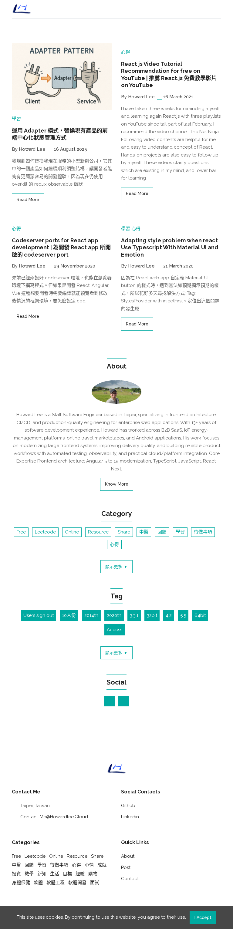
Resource (98, 532)
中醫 (143, 532)
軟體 (38, 882)
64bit (200, 615)
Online (72, 532)
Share (124, 532)
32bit (152, 615)
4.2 (169, 615)
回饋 (162, 532)
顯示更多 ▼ (116, 566)
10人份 (69, 615)
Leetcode (45, 532)
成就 (101, 865)
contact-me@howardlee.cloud (54, 817)
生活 (54, 874)
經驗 (80, 874)
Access (114, 629)
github (128, 805)
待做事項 (203, 532)
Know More (116, 484)
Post (125, 867)
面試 (94, 882)
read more (28, 199)
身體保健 (21, 882)
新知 (41, 874)
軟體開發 (77, 882)
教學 (29, 874)
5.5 (183, 615)
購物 (92, 874)
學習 (16, 119)
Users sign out (38, 615)
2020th (114, 615)
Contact (130, 878)
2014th (91, 615)
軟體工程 (55, 882)
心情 (89, 865)
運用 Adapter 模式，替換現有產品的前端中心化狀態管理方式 (60, 134)
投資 (16, 874)
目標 (67, 874)
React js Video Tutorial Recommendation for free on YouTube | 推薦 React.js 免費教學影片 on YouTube (169, 74)
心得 (125, 52)
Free (21, 532)
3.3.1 (134, 615)
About (127, 856)
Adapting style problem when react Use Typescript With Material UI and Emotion (169, 247)
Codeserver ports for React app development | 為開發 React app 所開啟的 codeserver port (61, 247)
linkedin (130, 817)
